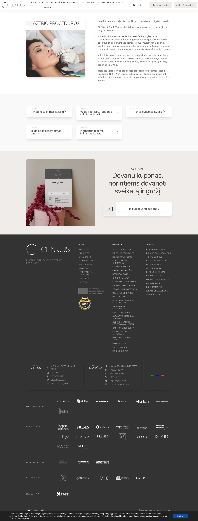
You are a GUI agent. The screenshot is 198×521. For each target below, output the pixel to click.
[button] (163, 237)
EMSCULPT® (67, 257)
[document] (99, 260)
